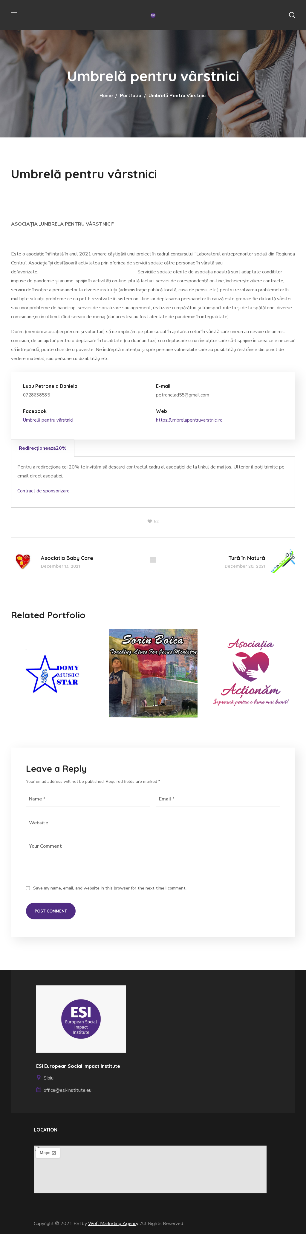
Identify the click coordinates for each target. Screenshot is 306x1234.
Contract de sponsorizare (43, 491)
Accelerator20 (38, 701)
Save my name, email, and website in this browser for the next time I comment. (109, 888)
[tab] (42, 448)
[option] (55, 678)
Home (106, 95)
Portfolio (130, 95)
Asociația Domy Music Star (48, 677)
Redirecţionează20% (43, 448)
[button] (292, 15)
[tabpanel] (153, 482)
